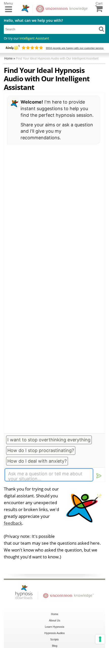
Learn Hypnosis (54, 626)
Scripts (54, 639)
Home (54, 614)
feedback (13, 523)
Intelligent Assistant (34, 38)
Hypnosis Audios (54, 633)
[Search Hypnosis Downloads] (101, 29)
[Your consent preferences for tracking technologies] (100, 639)
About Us (54, 620)
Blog (54, 645)
